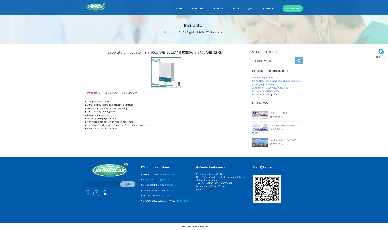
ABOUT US (197, 8)
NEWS (236, 8)
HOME (179, 8)
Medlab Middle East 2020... (284, 140)
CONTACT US (270, 8)
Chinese (294, 8)
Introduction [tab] (93, 92)
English (190, 32)
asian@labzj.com (268, 94)
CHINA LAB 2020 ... (279, 113)
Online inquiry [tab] (129, 92)
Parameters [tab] (111, 92)
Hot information (157, 167)
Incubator (216, 32)
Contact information (213, 167)
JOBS (251, 8)
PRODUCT (218, 8)
